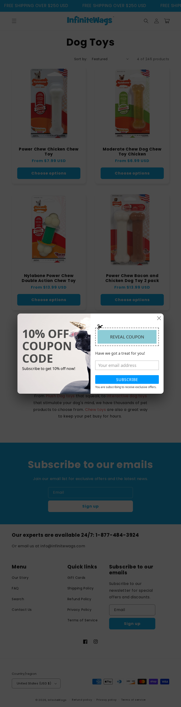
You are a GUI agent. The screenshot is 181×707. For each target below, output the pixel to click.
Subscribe (127, 379)
